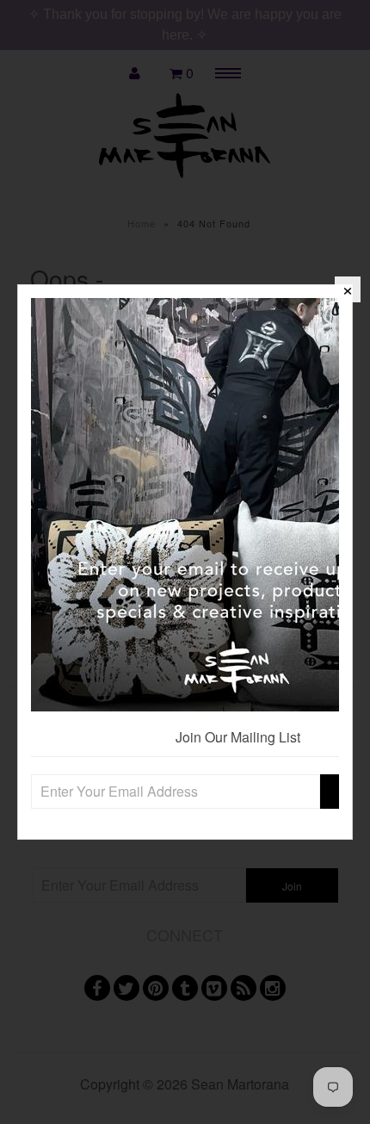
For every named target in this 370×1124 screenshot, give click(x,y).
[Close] (348, 289)
